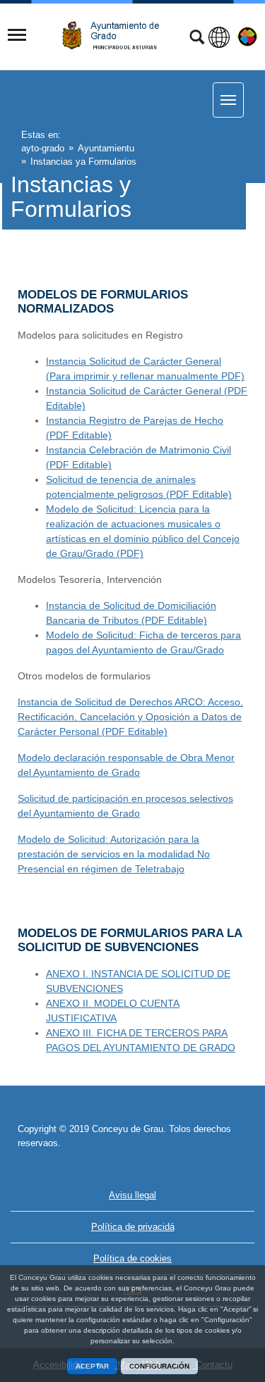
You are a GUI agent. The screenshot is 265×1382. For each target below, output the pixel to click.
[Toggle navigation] (17, 35)
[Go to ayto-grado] (115, 35)
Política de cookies (132, 1258)
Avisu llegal (132, 1195)
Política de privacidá (133, 1226)
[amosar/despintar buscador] (197, 39)
